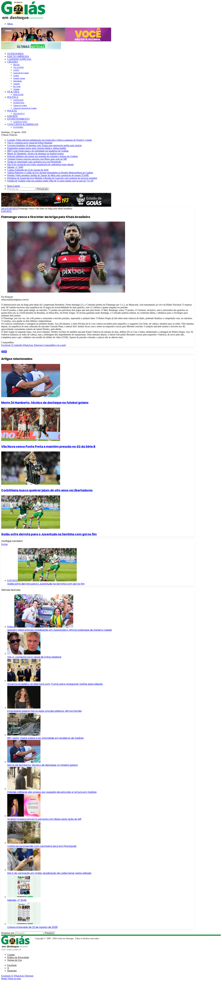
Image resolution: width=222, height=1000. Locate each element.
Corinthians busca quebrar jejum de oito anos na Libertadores (47, 490)
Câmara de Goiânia (20, 105)
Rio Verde (17, 86)
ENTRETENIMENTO (18, 119)
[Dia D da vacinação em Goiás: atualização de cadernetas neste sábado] (23, 870)
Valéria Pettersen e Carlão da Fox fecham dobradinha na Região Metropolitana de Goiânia (50, 172)
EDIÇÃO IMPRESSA (18, 56)
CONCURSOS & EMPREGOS (22, 124)
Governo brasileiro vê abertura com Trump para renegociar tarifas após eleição (44, 145)
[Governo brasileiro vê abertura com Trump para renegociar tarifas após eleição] (23, 680)
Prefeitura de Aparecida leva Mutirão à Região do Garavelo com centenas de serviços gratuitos (52, 178)
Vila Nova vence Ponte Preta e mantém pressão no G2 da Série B (48, 447)
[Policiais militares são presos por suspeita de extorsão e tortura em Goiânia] (23, 788)
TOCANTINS (18, 67)
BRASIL (16, 65)
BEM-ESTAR (18, 95)
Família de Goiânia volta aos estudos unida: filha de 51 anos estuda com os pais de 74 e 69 (50, 180)
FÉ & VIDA (13, 91)
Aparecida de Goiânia (21, 73)
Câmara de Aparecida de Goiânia (25, 108)
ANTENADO (18, 100)
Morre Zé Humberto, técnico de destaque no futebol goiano (35, 153)
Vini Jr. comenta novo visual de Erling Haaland (29, 142)
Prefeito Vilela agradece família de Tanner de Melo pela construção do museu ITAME (48, 175)
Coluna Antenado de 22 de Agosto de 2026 (27, 170)
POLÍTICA (12, 97)
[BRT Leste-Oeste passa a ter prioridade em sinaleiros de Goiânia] (23, 734)
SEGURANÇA (19, 114)
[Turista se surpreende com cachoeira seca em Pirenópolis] (23, 843)
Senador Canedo (19, 78)
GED (4, 352)
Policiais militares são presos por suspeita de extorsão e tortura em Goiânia (42, 156)
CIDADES (12, 62)
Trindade (16, 89)
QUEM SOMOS (15, 53)
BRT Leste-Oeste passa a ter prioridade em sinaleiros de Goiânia (38, 151)
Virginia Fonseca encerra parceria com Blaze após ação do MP (37, 159)
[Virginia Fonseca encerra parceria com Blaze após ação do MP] (23, 815)
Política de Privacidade (18, 957)
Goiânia (16, 76)
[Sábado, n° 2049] (23, 897)
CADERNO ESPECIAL (19, 59)
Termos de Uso (14, 960)
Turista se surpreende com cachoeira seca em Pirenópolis (34, 161)
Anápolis (16, 84)
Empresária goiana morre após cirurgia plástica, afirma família (36, 148)
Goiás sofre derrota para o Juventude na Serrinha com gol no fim (49, 534)
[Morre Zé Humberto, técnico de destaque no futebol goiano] (30, 396)
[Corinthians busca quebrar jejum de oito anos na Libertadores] (30, 484)
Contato (11, 954)
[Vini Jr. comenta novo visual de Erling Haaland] (23, 653)
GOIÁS (16, 70)
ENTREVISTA (18, 103)
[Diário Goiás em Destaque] (23, 19)
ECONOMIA (18, 127)
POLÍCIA (12, 110)
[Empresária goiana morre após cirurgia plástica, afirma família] (23, 707)
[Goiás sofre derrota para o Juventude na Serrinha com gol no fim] (30, 527)
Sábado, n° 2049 (15, 167)
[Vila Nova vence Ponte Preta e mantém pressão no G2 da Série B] (30, 440)
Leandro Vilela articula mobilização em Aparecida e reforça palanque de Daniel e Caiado (49, 140)
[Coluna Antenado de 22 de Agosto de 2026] (23, 924)
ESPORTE (12, 116)
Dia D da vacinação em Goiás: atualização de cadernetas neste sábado (40, 164)
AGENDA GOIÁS (20, 122)
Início (4, 208)
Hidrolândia (17, 81)
